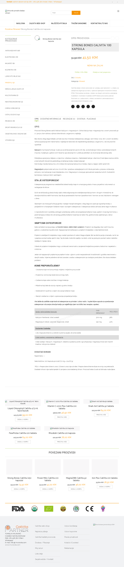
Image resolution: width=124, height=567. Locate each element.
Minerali (16, 29)
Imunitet (8, 63)
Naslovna (20, 23)
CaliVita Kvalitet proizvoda (45, 537)
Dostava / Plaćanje (42, 543)
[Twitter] (73, 106)
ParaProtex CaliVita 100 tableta (23, 433)
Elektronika (10, 57)
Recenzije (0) (69, 119)
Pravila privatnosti (71, 537)
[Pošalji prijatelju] (93, 106)
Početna (8, 29)
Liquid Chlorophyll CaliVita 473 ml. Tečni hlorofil (23, 409)
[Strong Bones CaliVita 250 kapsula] (51, 40)
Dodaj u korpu (22, 419)
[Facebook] (78, 106)
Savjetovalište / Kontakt (44, 559)
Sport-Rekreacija (12, 127)
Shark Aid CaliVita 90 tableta (101, 406)
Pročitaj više (62, 417)
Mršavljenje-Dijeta (13, 89)
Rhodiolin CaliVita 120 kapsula (62, 433)
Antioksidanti (11, 51)
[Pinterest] (83, 106)
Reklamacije (69, 548)
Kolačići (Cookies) (71, 543)
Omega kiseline (11, 108)
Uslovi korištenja (70, 526)
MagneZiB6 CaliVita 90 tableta (76, 479)
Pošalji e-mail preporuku (102, 72)
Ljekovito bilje (11, 76)
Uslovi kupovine (70, 531)
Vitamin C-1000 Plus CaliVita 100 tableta (62, 407)
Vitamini (8, 140)
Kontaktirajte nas (99, 23)
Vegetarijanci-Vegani (14, 134)
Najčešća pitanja (59, 23)
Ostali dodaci (11, 114)
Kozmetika (9, 70)
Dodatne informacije (50, 119)
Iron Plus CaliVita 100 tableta (104, 478)
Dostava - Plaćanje (86, 119)
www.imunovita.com (12, 545)
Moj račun (39, 548)
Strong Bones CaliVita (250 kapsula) (19, 479)
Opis (37, 119)
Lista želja (39, 554)
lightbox (37, 37)
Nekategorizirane (13, 102)
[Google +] (88, 106)
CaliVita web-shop (37, 23)
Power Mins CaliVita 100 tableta (47, 479)
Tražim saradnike (79, 23)
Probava (8, 121)
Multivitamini (10, 95)
